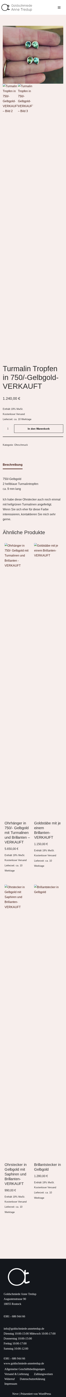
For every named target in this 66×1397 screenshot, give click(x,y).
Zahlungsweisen (43, 1374)
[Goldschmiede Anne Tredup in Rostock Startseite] (18, 7)
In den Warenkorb (39, 428)
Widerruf (9, 1379)
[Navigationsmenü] (59, 7)
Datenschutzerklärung (32, 1379)
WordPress (44, 1393)
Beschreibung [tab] (13, 464)
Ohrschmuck (21, 445)
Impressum (10, 1383)
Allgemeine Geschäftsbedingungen (24, 1369)
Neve (15, 1393)
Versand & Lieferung (16, 1374)
